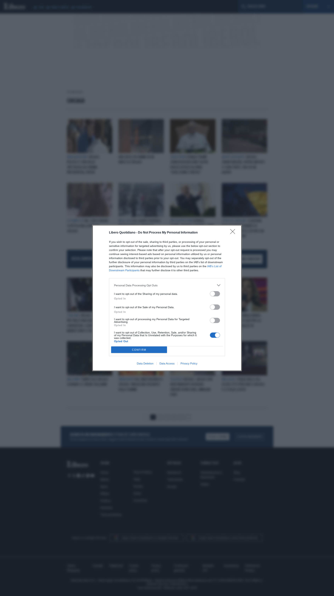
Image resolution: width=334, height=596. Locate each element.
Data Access (167, 363)
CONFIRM (139, 349)
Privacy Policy (189, 363)
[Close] (234, 232)
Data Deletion (145, 363)
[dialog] (167, 298)
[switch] (215, 293)
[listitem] (167, 285)
